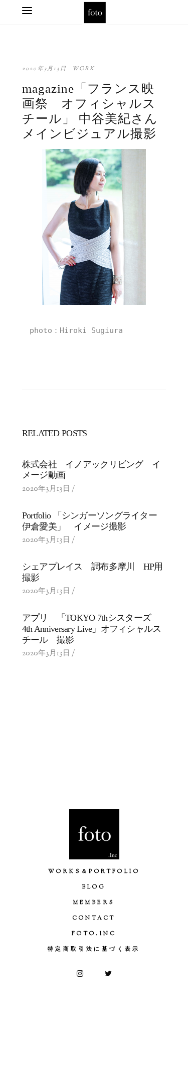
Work (83, 69)
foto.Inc (94, 934)
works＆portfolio (94, 871)
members (94, 903)
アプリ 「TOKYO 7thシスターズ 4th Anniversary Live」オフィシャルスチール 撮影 (91, 628)
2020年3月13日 (44, 69)
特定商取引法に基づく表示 (94, 949)
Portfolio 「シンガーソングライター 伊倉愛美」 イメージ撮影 (93, 520)
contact (94, 918)
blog (94, 887)
